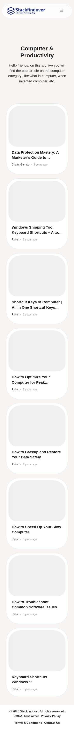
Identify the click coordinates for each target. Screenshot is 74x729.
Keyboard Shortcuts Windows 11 (29, 679)
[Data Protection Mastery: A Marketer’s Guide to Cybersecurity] (37, 126)
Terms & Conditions (28, 722)
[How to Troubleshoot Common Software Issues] (37, 575)
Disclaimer (31, 716)
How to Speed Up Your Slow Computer (36, 529)
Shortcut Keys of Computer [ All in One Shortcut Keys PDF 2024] (37, 305)
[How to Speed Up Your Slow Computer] (37, 500)
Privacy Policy (51, 716)
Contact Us (52, 722)
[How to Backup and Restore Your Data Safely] (37, 425)
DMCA (18, 716)
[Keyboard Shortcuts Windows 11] (37, 650)
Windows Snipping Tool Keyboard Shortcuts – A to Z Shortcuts (36, 230)
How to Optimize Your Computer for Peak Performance (31, 380)
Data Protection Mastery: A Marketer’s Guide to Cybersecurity (35, 155)
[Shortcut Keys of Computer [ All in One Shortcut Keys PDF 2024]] (37, 275)
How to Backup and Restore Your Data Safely (36, 454)
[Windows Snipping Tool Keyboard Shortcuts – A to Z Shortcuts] (37, 201)
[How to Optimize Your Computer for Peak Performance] (37, 350)
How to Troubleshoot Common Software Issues (34, 604)
